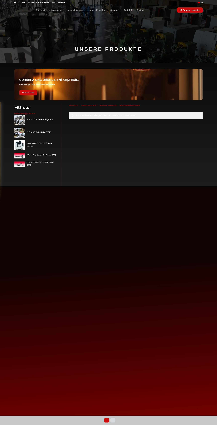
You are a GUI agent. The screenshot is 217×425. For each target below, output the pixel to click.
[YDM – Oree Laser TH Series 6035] (19, 155)
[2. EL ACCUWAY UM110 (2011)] (19, 133)
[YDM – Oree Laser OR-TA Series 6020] (19, 164)
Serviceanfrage (59, 2)
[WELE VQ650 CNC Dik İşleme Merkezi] (19, 145)
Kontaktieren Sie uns (133, 10)
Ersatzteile (19, 2)
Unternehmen (55, 10)
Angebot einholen (191, 10)
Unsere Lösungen (75, 10)
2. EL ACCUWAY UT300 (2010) (40, 119)
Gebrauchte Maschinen (38, 2)
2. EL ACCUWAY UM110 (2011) (39, 132)
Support (114, 10)
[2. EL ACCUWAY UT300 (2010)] (19, 120)
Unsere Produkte (97, 10)
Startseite (41, 10)
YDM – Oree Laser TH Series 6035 (41, 155)
